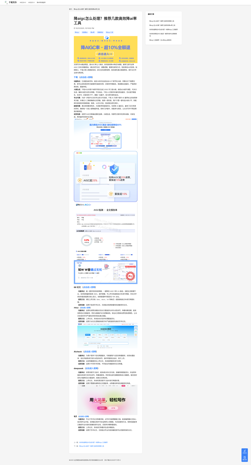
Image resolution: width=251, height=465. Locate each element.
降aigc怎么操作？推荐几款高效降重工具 (91, 446)
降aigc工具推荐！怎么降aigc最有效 (160, 40)
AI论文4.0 (23, 2)
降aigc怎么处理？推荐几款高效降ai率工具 (162, 25)
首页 (70, 9)
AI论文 (245, 453)
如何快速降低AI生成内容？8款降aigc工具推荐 (93, 442)
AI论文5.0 (31, 2)
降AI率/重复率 (41, 2)
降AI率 (245, 459)
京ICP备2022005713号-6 (112, 460)
